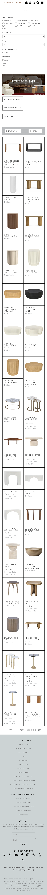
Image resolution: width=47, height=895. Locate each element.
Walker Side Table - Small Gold (10, 714)
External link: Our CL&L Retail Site (23, 784)
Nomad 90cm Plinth (10, 198)
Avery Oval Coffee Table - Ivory (11, 346)
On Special (6, 57)
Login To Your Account (23, 798)
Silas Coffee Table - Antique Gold (32, 639)
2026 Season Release (12, 108)
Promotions (23, 815)
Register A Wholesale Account (23, 780)
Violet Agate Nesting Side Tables (31, 419)
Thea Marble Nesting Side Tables (10, 676)
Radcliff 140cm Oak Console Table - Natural (11, 163)
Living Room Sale (23, 744)
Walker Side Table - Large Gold (31, 676)
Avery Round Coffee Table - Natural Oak (32, 382)
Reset (23, 64)
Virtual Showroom (13, 99)
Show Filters (12, 131)
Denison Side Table (10, 565)
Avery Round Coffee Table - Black (32, 309)
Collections (6, 32)
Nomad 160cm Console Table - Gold (32, 236)
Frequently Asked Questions (23, 807)
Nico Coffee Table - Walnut (11, 456)
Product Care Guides (23, 802)
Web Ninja (26, 890)
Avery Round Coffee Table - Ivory (32, 346)
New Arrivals (23, 760)
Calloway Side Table (11, 639)
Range (4, 41)
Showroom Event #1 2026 (23, 788)
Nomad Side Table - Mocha (10, 235)
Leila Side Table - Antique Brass (11, 602)
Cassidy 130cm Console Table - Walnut (32, 530)
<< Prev (21, 730)
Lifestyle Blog (23, 772)
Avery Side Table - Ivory (31, 272)
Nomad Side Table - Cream (10, 271)
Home (20, 11)
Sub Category (7, 17)
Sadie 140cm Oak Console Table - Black (33, 163)
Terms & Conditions (23, 811)
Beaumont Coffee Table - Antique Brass (32, 566)
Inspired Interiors (23, 768)
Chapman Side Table (31, 602)
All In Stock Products (10, 49)
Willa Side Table (12, 492)
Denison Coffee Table (32, 456)
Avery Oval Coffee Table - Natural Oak (11, 309)
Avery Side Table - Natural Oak (12, 381)
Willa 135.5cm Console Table (11, 529)
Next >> (40, 730)
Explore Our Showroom (23, 776)
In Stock (23, 756)
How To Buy (9, 116)
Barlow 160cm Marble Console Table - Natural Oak (33, 715)
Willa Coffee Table (31, 492)
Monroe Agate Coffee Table (11, 418)
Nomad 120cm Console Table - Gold (32, 199)
